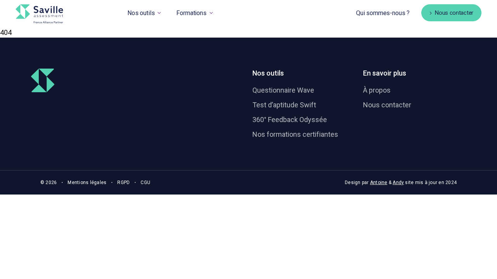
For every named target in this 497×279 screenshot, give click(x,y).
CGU (145, 182)
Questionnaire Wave (283, 90)
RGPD (123, 182)
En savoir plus (384, 73)
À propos (377, 90)
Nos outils (268, 73)
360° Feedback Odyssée (289, 119)
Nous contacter (387, 105)
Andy (398, 182)
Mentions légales (87, 182)
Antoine (379, 182)
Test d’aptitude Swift (284, 105)
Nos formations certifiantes (295, 134)
